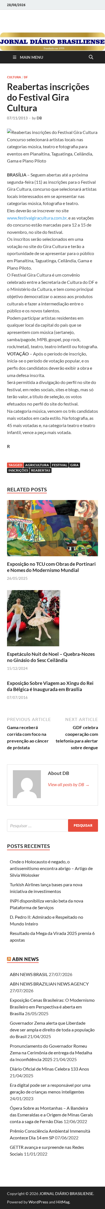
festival (59, 465)
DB (39, 118)
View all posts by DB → (69, 784)
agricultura (37, 465)
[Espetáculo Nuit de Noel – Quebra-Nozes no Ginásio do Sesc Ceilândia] (52, 620)
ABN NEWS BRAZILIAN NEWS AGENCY (49, 983)
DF (26, 77)
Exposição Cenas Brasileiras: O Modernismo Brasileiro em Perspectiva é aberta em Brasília (52, 1006)
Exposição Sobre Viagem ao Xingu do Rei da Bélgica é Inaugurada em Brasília (50, 686)
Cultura (14, 77)
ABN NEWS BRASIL (29, 974)
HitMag (62, 1201)
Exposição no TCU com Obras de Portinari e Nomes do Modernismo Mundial (51, 567)
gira (74, 465)
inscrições (18, 470)
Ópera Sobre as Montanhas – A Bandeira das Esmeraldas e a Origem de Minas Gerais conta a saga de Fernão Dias (51, 1114)
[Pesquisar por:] (52, 825)
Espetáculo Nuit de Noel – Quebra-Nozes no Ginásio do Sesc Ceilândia (51, 657)
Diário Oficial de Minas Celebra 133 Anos (49, 1068)
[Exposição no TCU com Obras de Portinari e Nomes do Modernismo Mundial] (52, 529)
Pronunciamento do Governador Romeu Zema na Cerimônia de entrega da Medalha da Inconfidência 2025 (51, 1052)
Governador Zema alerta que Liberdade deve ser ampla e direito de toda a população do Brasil (52, 1029)
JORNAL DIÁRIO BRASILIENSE (66, 1193)
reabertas (40, 470)
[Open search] (91, 57)
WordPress (38, 1201)
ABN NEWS (25, 959)
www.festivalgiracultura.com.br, (37, 217)
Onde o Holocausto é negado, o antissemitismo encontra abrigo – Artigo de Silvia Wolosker (51, 868)
